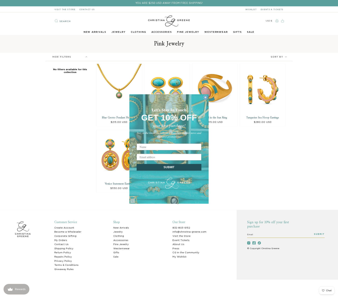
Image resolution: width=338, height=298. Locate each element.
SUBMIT (169, 167)
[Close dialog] (205, 97)
